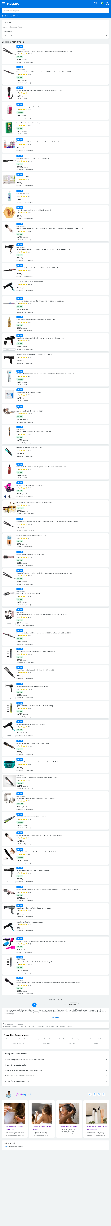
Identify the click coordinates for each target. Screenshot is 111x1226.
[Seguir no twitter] (90, 1094)
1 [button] (34, 1005)
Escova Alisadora (24, 1039)
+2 (13, 497)
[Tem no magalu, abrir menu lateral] (4, 3)
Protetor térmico (18, 1043)
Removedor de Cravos (97, 1039)
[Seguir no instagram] (99, 1094)
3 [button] (44, 1005)
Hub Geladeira (60, 1026)
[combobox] (55, 10)
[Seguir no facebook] (94, 1094)
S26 (29, 1026)
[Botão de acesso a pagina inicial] (49, 4)
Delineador (10, 1039)
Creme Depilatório (78, 1039)
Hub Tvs (69, 1026)
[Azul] (5, 496)
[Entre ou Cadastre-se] (107, 4)
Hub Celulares (49, 1026)
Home (5, 1146)
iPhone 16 (23, 1026)
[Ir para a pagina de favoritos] (95, 3)
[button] (105, 10)
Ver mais (55, 1017)
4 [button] (50, 1005)
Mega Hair (72, 1043)
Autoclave (62, 1039)
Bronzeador (47, 1043)
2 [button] (39, 1005)
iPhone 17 (15, 1026)
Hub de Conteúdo (38, 1026)
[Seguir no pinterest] (103, 1094)
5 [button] (55, 1005)
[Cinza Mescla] (9, 496)
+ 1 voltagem (9, 349)
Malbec (96, 1043)
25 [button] (65, 1005)
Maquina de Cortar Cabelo (45, 1039)
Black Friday (7, 1026)
